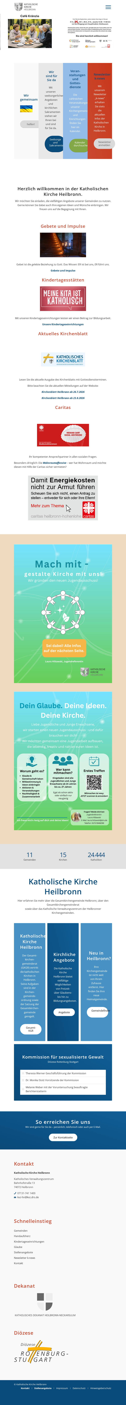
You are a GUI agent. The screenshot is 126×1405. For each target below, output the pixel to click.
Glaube (18, 1247)
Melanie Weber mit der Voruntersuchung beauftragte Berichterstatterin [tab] (57, 1089)
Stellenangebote (23, 1252)
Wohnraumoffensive (54, 463)
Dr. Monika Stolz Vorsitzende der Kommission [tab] (52, 1080)
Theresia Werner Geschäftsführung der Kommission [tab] (56, 1073)
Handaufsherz (22, 1236)
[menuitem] (108, 7)
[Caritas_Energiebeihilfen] (63, 499)
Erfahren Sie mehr (28, 42)
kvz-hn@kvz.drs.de (28, 1197)
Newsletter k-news (24, 1258)
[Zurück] (2, 32)
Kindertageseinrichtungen (29, 1241)
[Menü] (108, 7)
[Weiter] (123, 32)
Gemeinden (21, 1230)
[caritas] (63, 436)
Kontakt (18, 1263)
